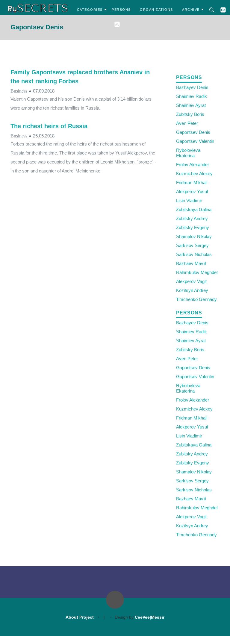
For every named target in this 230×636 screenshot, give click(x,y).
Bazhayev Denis (192, 87)
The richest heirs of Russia (48, 126)
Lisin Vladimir (189, 200)
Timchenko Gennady (196, 299)
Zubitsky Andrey (192, 218)
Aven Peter (187, 123)
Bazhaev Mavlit (191, 263)
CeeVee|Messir (149, 617)
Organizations (156, 9)
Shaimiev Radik (191, 96)
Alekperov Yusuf (192, 191)
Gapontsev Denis (193, 132)
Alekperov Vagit (191, 281)
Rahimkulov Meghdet (197, 272)
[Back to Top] (115, 600)
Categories (90, 9)
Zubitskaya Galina (193, 209)
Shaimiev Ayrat (191, 105)
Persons (121, 9)
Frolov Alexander (192, 164)
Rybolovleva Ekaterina (188, 153)
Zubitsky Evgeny (192, 227)
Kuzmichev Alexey (194, 173)
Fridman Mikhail (191, 182)
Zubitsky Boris (190, 114)
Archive (191, 9)
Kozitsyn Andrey (192, 290)
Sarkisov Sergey (192, 245)
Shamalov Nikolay (194, 236)
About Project (80, 617)
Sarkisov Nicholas (194, 254)
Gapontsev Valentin (195, 141)
